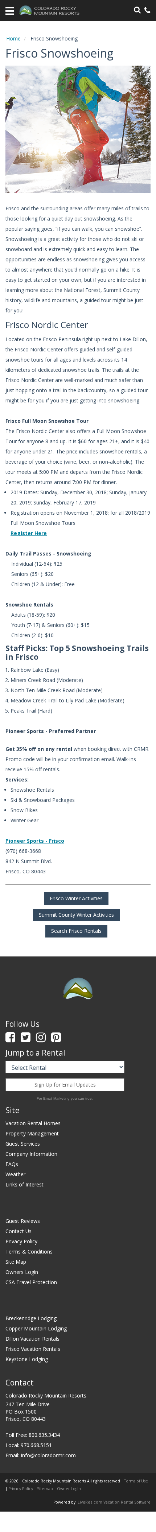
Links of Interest (24, 1184)
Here (40, 533)
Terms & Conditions (29, 1251)
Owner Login (69, 1488)
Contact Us (18, 1231)
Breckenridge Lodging (31, 1318)
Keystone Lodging (26, 1359)
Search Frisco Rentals (76, 930)
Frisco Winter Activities (76, 898)
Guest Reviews (22, 1220)
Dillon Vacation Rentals (32, 1338)
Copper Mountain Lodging (36, 1328)
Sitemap (45, 1488)
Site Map (15, 1261)
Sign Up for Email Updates (65, 1084)
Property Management (32, 1133)
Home (13, 38)
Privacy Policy (21, 1241)
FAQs (11, 1164)
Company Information (31, 1153)
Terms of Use (136, 1481)
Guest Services (22, 1143)
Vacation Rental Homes (33, 1123)
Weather (15, 1174)
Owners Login (21, 1271)
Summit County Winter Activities (76, 914)
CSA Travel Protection (31, 1282)
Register (22, 533)
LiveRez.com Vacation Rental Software (114, 1502)
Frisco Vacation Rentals (32, 1348)
